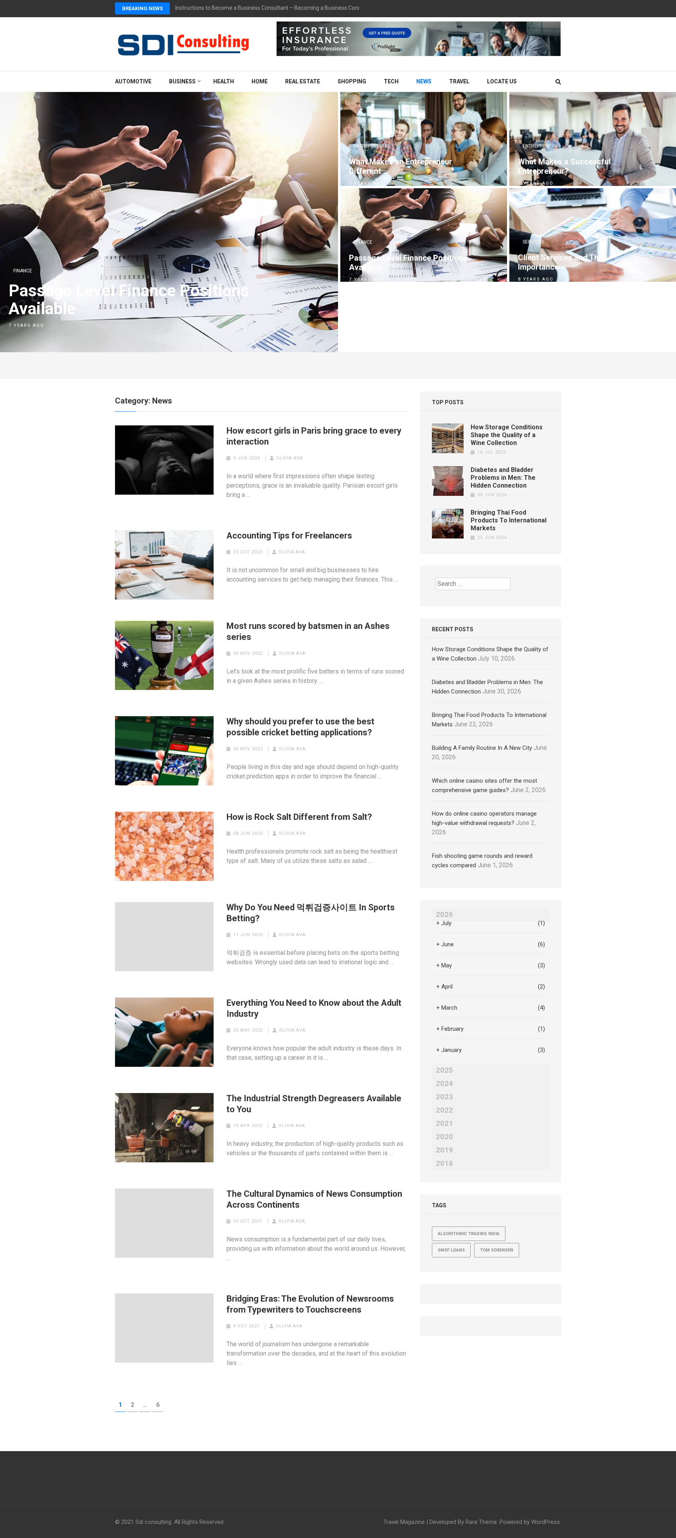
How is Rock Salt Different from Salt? (299, 817)
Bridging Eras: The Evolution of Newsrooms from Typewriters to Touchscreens (310, 1304)
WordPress (545, 1521)
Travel (459, 81)
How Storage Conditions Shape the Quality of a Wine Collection (507, 435)
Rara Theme (481, 1521)
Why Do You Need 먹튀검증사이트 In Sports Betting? (311, 912)
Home (260, 81)
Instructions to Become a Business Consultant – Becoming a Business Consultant (275, 8)
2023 (444, 1097)
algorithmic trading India (469, 1233)
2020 (444, 1137)
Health (223, 81)
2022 (444, 1110)
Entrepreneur (371, 146)
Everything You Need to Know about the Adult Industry (314, 1008)
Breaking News (142, 8)
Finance (22, 271)
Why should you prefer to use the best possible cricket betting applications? (300, 727)
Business (182, 81)
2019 (444, 1150)
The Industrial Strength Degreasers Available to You (314, 1103)
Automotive (133, 81)
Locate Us (502, 81)
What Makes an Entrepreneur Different (400, 166)
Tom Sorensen (496, 1250)
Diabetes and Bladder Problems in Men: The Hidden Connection (503, 477)
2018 (444, 1163)
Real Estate (302, 81)
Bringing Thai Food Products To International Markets (509, 520)
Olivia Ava (289, 458)
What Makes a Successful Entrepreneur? (564, 166)
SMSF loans (451, 1250)
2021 (444, 1123)
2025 (444, 1070)
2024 (444, 1083)
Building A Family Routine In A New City (482, 747)
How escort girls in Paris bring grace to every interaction (314, 436)
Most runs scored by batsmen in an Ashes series (308, 631)
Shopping (352, 81)
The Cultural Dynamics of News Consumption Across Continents (314, 1199)
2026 (444, 914)
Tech (391, 81)
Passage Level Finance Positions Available (129, 300)
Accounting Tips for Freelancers (289, 535)
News (423, 81)
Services (533, 242)
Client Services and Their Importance (563, 262)
